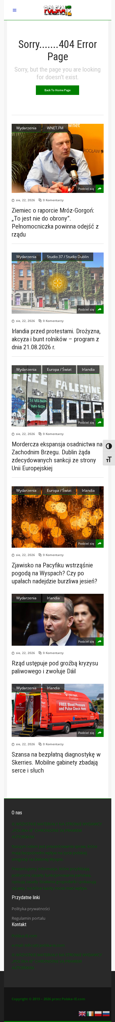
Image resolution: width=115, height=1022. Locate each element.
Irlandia (88, 369)
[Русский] (106, 1013)
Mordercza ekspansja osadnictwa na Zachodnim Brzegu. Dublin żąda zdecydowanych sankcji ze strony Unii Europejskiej (57, 456)
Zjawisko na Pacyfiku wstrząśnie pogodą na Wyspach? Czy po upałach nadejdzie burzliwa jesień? (54, 573)
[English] (82, 1013)
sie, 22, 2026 (25, 200)
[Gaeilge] (90, 1013)
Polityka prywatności (31, 908)
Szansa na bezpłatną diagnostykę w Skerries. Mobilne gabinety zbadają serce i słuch (56, 762)
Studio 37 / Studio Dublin (68, 256)
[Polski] (98, 1013)
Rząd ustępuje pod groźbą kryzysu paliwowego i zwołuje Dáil (55, 667)
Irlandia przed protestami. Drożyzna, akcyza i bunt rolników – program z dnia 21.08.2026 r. (56, 339)
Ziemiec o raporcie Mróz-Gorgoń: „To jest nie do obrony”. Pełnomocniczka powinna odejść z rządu (55, 222)
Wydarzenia (26, 128)
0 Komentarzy (53, 200)
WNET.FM (55, 128)
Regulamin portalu (28, 918)
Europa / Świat (59, 369)
